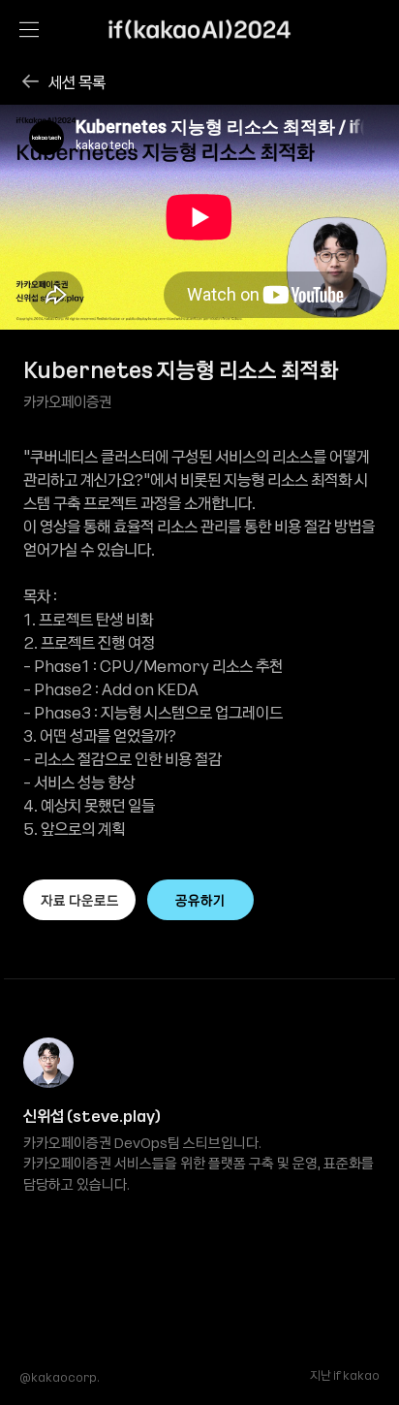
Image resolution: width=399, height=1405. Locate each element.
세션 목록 (77, 81)
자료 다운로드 (80, 900)
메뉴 (29, 28)
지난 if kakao (345, 1376)
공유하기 (200, 900)
